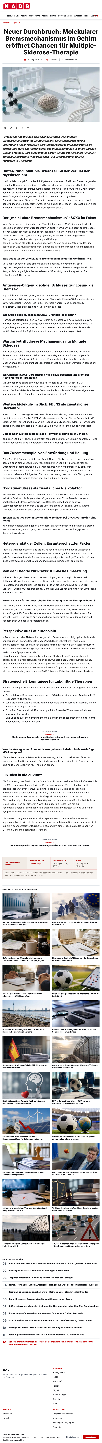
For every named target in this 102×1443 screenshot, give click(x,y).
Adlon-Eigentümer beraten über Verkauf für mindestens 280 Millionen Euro (22, 995)
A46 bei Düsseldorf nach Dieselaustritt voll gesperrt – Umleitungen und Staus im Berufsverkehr (75, 1245)
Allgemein (16, 23)
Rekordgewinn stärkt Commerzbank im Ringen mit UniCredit (38, 1270)
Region (45, 16)
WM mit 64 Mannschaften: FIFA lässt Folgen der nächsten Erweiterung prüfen (73, 1138)
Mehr (86, 16)
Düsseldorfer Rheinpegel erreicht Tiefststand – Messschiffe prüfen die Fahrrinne (23, 1030)
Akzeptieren (90, 1437)
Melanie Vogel (71, 59)
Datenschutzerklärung (63, 1413)
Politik (24, 16)
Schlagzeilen (13, 16)
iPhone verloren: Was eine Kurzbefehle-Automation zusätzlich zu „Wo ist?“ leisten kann (52, 1263)
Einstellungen (72, 1437)
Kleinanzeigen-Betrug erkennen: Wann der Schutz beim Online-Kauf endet (46, 1313)
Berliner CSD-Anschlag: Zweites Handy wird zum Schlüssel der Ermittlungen (74, 1030)
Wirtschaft (34, 16)
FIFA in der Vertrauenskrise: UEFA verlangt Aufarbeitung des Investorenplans (71, 1102)
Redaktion (57, 1427)
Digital (53, 16)
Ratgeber (78, 16)
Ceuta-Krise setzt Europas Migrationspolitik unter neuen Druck (40, 1299)
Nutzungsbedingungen (63, 1422)
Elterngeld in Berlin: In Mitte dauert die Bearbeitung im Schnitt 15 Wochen (45, 1327)
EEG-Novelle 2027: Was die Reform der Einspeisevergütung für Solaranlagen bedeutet (23, 1138)
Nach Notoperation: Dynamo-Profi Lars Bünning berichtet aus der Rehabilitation (23, 1102)
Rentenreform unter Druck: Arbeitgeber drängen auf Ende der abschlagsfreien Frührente (53, 1285)
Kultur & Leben (65, 16)
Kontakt (6, 1418)
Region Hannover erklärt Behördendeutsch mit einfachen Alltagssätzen (23, 1173)
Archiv (94, 16)
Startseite (6, 23)
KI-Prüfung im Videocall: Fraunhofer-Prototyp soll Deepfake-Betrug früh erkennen (50, 1320)
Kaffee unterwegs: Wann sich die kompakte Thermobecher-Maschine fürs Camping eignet (23, 959)
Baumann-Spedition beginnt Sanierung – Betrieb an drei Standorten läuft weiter (25, 923)
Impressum (58, 1418)
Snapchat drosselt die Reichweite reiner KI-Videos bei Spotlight (40, 1277)
